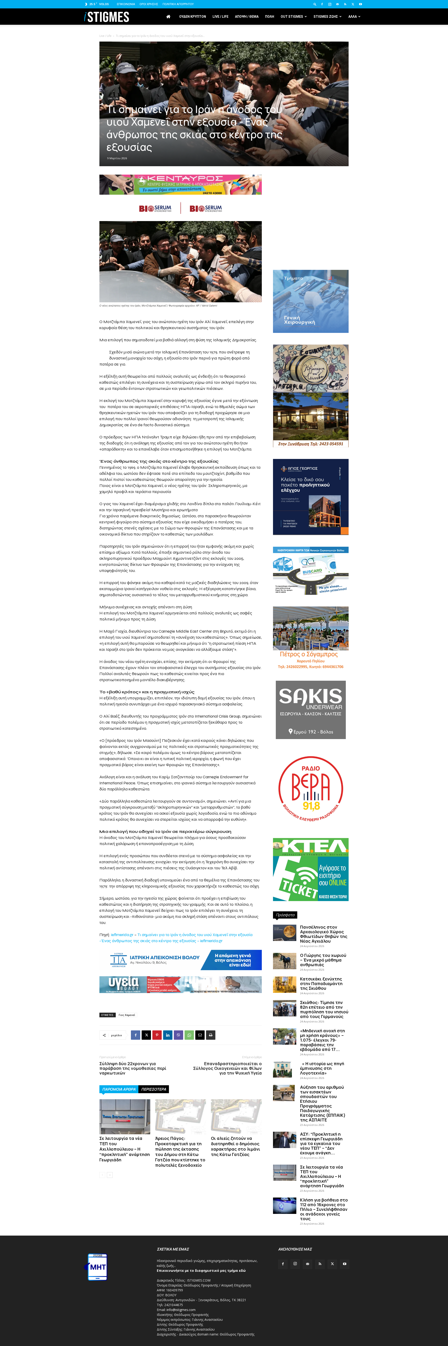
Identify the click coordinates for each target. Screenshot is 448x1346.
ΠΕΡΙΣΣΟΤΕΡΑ (153, 1089)
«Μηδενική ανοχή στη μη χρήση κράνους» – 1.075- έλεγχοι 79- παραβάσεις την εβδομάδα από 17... (322, 1040)
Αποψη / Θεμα (247, 16)
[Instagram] (329, 4)
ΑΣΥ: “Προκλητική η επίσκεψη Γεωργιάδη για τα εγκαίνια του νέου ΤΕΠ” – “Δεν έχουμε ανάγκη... (321, 1143)
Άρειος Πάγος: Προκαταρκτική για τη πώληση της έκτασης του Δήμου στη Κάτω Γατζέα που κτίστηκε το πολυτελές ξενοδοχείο (180, 1151)
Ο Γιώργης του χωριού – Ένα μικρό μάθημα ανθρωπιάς (323, 959)
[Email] (200, 1035)
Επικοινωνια (126, 4)
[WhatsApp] (189, 1035)
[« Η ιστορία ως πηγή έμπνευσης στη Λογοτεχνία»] (282, 1069)
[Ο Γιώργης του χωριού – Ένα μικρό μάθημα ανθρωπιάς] (284, 961)
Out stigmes (292, 16)
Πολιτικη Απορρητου (178, 4)
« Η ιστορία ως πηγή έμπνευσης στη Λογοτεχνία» (322, 1068)
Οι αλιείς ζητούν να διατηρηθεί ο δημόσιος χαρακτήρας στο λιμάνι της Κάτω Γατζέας (235, 1146)
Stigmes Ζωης (326, 16)
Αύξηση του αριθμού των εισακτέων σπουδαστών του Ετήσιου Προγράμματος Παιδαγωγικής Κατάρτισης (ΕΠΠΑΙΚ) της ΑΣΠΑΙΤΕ (323, 1103)
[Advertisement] (311, 230)
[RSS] (345, 4)
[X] (352, 4)
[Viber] (178, 1035)
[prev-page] (102, 1175)
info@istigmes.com (181, 1309)
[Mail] (337, 4)
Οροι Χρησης (149, 4)
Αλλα (352, 16)
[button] (315, 4)
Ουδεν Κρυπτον (192, 16)
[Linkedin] (167, 1035)
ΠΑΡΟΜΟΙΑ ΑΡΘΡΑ (119, 1089)
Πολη (269, 16)
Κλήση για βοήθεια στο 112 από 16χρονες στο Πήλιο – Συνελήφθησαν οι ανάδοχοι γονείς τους (324, 1209)
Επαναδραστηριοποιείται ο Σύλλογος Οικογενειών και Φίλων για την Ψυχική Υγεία (227, 1068)
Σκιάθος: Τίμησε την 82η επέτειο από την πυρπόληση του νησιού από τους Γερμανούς (324, 1009)
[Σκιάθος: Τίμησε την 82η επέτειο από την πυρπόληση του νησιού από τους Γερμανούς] (284, 1008)
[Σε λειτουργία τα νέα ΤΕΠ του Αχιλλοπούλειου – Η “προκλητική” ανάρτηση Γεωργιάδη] (124, 1116)
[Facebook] (322, 4)
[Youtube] (360, 4)
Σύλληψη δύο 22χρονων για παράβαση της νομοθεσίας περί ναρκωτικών (132, 1068)
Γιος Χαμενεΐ (127, 1015)
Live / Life (220, 16)
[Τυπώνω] (210, 1035)
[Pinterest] (157, 1035)
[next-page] (110, 1175)
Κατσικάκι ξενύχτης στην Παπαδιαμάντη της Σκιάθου (321, 983)
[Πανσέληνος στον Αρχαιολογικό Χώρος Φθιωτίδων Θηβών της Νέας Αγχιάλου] (284, 933)
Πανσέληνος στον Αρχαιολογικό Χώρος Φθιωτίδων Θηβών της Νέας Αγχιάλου (323, 934)
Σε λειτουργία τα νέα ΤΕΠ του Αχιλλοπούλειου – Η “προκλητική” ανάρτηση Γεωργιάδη (124, 1149)
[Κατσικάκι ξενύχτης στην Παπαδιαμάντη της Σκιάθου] (284, 984)
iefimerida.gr (122, 934)
